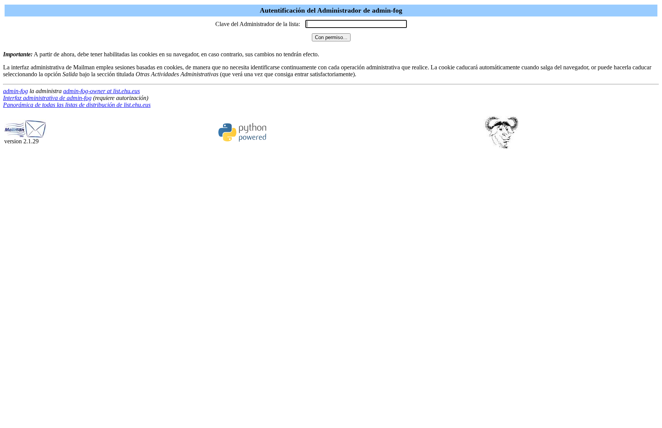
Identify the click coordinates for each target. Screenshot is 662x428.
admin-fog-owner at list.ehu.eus (101, 91)
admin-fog (15, 91)
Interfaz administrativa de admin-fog (47, 98)
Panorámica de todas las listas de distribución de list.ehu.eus (77, 105)
